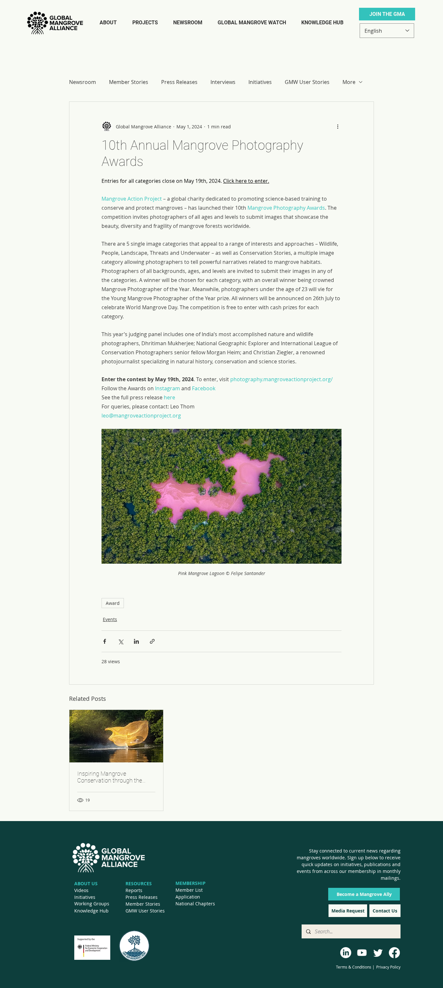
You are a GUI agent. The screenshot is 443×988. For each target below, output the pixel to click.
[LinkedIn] (345, 952)
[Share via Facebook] (105, 641)
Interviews (222, 82)
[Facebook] (394, 952)
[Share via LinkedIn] (136, 641)
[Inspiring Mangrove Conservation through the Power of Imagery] (116, 736)
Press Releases (179, 82)
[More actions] (337, 126)
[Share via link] (152, 641)
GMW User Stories (307, 82)
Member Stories (128, 82)
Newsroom (82, 82)
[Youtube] (361, 952)
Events (110, 619)
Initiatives (260, 82)
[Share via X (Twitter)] (120, 641)
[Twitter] (378, 952)
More (348, 82)
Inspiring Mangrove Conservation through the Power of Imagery (109, 777)
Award (113, 603)
